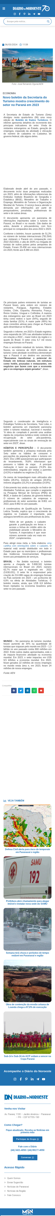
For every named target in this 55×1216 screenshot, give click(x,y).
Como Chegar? (13, 1125)
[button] (13, 690)
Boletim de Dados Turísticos (32, 120)
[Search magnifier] (48, 21)
